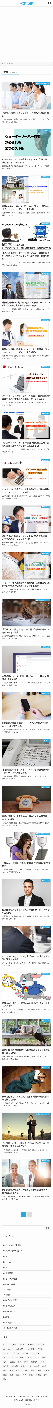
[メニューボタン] (3, 3)
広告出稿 (44, 1396)
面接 (8, 1295)
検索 (47, 1228)
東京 (11, 1370)
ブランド (16, 1353)
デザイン (6, 1353)
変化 (22, 1366)
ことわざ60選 (11, 1328)
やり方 (22, 1345)
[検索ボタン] (49, 3)
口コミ (43, 1362)
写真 (5, 1362)
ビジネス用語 (11, 1279)
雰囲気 (38, 1375)
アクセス (31, 1345)
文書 (7, 1267)
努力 (19, 1362)
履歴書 (9, 1290)
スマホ (40, 1349)
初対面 (12, 1362)
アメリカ (41, 1345)
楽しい (18, 1370)
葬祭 (24, 1375)
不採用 (36, 1358)
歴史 (26, 1370)
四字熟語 (9, 1322)
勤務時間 (34, 1362)
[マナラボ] (26, 3)
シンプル (31, 1349)
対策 (29, 1366)
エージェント (8, 1349)
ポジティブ (35, 1353)
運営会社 (28, 1400)
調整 (31, 1375)
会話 (44, 1358)
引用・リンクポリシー (31, 1396)
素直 (11, 1375)
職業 (7, 1317)
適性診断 (9, 1273)
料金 (5, 1370)
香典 (45, 1375)
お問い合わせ (19, 1400)
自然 (18, 1375)
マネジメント (8, 1358)
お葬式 (13, 1345)
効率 (26, 1362)
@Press (36, 1400)
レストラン (20, 1358)
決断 (32, 1370)
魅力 (5, 1379)
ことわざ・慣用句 (13, 1245)
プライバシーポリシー (13, 1396)
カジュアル (20, 1349)
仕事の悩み (10, 1306)
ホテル (25, 1353)
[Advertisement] (26, 34)
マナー (8, 1256)
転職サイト (10, 1311)
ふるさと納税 (11, 1300)
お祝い (5, 1345)
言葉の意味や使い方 (14, 1251)
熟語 (39, 1370)
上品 (29, 1358)
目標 (5, 1375)
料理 (44, 1366)
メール (8, 1262)
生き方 (46, 1370)
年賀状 (36, 1366)
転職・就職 (10, 1284)
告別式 (5, 1366)
